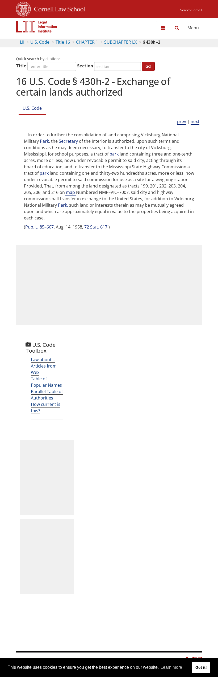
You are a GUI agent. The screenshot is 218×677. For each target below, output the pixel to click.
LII (22, 42)
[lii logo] (36, 26)
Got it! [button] (201, 667)
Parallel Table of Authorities (47, 395)
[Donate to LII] (163, 28)
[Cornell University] (23, 8)
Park (44, 141)
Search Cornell (191, 10)
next (195, 121)
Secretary (68, 141)
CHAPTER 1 (87, 42)
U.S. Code (39, 42)
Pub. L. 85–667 (39, 227)
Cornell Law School (58, 8)
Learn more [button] (171, 667)
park (114, 154)
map (70, 192)
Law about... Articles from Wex (44, 366)
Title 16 (63, 42)
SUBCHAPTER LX (120, 42)
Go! (148, 66)
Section (85, 66)
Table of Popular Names (46, 382)
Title (21, 66)
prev (181, 121)
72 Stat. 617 (95, 227)
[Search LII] (176, 28)
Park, (62, 205)
